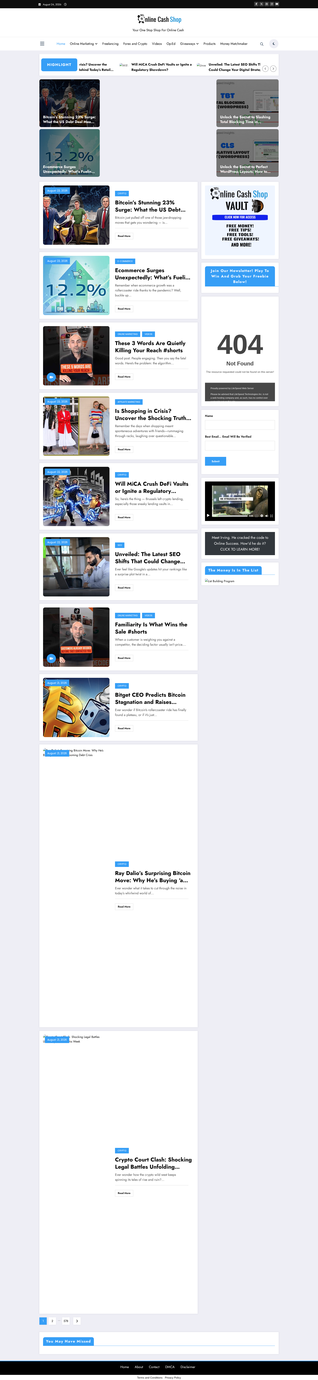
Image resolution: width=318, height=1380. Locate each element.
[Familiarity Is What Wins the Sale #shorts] (76, 637)
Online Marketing (82, 43)
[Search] (261, 44)
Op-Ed (171, 43)
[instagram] (272, 4)
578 (65, 1321)
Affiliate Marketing (129, 401)
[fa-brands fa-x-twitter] (261, 4)
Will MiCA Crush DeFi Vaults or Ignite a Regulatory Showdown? (151, 487)
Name (209, 416)
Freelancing (110, 43)
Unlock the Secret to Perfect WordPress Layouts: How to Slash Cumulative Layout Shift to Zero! (245, 169)
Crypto (122, 193)
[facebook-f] (256, 4)
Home (61, 43)
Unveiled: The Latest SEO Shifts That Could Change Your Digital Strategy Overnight (148, 558)
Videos (157, 43)
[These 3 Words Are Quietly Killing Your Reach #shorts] (76, 355)
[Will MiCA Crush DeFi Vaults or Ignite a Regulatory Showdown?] (76, 496)
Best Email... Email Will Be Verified (228, 436)
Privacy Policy (173, 1377)
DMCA (170, 1367)
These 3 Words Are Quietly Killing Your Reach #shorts (150, 347)
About (139, 1367)
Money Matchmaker (234, 43)
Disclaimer (188, 1367)
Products (209, 43)
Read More (124, 236)
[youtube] (277, 4)
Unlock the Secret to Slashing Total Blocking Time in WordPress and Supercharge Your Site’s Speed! (245, 119)
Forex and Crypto (135, 43)
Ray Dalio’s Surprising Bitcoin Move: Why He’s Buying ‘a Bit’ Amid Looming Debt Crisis (152, 877)
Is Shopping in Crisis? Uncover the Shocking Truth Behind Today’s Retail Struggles (150, 414)
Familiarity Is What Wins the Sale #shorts (151, 628)
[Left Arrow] (265, 69)
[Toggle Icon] (42, 44)
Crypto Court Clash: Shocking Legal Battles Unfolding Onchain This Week (153, 1163)
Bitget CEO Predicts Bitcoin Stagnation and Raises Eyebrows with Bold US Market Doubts (150, 698)
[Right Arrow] (273, 69)
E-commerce (125, 261)
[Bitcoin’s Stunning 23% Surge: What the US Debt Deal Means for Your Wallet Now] (69, 102)
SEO (120, 545)
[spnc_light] (273, 43)
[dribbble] (266, 4)
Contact (154, 1367)
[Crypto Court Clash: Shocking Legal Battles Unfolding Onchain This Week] (76, 1172)
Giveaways (187, 43)
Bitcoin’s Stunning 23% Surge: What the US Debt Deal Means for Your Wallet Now (113, 61)
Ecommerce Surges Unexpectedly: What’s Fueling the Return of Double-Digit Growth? (188, 61)
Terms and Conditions (149, 1377)
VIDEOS (148, 334)
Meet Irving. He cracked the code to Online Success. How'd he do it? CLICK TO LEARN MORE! (240, 543)
